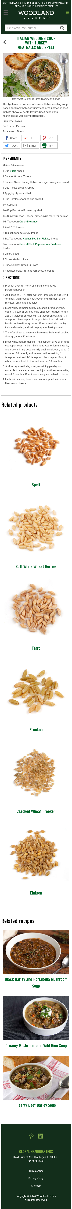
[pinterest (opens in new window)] (31, 1137)
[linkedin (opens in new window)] (40, 1137)
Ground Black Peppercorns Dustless (40, 244)
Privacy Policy (36, 1178)
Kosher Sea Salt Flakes (36, 238)
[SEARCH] (62, 27)
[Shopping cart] (67, 12)
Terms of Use (36, 1171)
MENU (6, 12)
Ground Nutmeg (28, 221)
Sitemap (36, 1185)
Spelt (13, 170)
